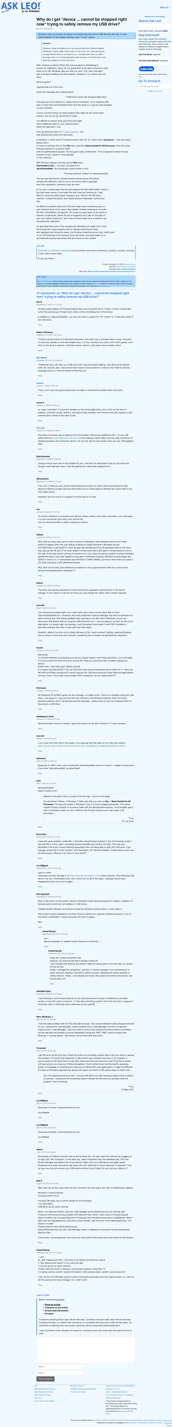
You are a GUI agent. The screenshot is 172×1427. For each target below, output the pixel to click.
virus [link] (54, 229)
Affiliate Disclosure (113, 1398)
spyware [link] (45, 232)
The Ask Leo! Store (78, 1392)
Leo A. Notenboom (46, 29)
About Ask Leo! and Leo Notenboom (120, 1386)
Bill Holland (41, 358)
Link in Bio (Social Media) (44, 1401)
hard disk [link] (92, 181)
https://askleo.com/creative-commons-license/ (144, 1423)
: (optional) (149, 54)
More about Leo (104, 286)
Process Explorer (70, 132)
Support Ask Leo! (155, 91)
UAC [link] (82, 152)
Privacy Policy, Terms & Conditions (119, 1395)
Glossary (37, 1398)
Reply (40, 325)
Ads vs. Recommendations (116, 1392)
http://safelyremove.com (65, 438)
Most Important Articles (43, 1392)
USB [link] (49, 68)
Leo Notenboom (46, 281)
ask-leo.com (131, 264)
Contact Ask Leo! (113, 1389)
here (140, 77)
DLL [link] (52, 165)
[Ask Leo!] (22, 7)
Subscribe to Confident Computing (54, 250)
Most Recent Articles (42, 1395)
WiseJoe (40, 428)
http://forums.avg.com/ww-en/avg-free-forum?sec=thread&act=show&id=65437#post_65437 (82, 746)
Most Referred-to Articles (44, 1389)
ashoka (39, 383)
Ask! (36, 1386)
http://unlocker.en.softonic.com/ (85, 875)
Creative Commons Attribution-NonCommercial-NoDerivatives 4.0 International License (128, 1420)
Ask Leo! (96, 284)
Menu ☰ (164, 7)
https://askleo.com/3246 (126, 267)
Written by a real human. (155, 17)
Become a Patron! (77, 1386)
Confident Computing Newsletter (83, 1389)
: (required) (153, 61)
